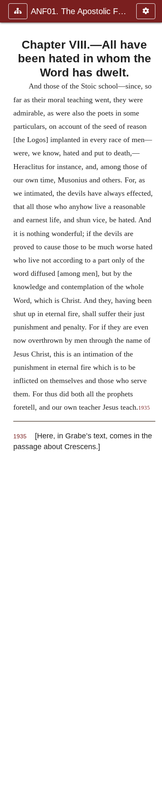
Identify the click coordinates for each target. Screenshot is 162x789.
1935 (20, 436)
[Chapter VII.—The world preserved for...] (9, 394)
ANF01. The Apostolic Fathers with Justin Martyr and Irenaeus (79, 11)
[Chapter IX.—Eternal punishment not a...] (152, 394)
